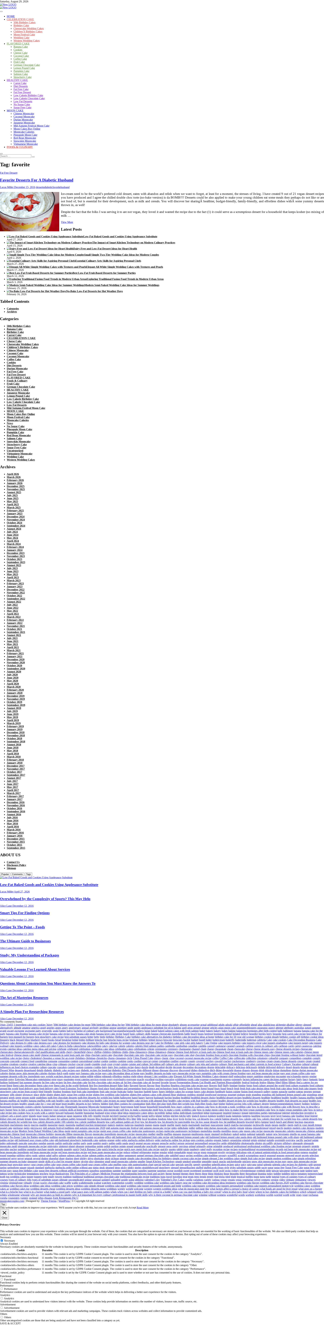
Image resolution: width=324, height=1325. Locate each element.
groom (25, 1097)
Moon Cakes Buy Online (27, 128)
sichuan (115, 1158)
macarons (309, 1122)
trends (203, 1176)
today (270, 1173)
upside (124, 1179)
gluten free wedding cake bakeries (111, 1094)
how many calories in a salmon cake (190, 1106)
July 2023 (12, 568)
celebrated (72, 1049)
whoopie (25, 1194)
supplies (142, 1170)
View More (67, 222)
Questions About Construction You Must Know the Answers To (48, 983)
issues (46, 1115)
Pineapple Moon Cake (25, 134)
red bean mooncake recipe (44, 1152)
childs (125, 1052)
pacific (299, 1140)
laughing (256, 1115)
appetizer (122, 1027)
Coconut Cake (21, 55)
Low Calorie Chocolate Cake (29, 98)
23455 (9, 1024)
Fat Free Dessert (22, 92)
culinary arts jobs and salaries (202, 1064)
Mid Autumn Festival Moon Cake (31, 125)
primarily (201, 1146)
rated (203, 1149)
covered (200, 1061)
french (230, 1088)
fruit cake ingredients (88, 1091)
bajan (147, 1030)
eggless (126, 1076)
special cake (168, 1164)
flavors (142, 1085)
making (120, 1125)
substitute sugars (245, 1167)
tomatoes (302, 1173)
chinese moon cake (263, 1052)
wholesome (14, 1194)
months (217, 1131)
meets (290, 1125)
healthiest (276, 1097)
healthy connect (209, 1100)
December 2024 (15, 516)
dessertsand (30, 1070)
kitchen (175, 1115)
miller (192, 1128)
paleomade (12, 1143)
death (152, 1067)
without (212, 1194)
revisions (231, 1152)
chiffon (98, 1052)
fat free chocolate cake (75, 1082)
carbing (249, 1046)
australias (299, 1027)
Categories (13, 308)
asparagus (262, 1027)
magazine (53, 1125)
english (4, 1079)
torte (45, 1176)
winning (203, 1194)
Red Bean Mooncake (25, 137)
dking (219, 1070)
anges (58, 1027)
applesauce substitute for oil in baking (161, 1027)
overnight (280, 1140)
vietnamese (301, 1179)
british (151, 1039)
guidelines (41, 1097)
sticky (124, 1167)
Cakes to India (65, 1046)
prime (210, 1146)
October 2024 (14, 522)
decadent (160, 1067)
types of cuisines (289, 1176)
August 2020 (14, 671)
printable (218, 1146)
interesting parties (258, 1112)
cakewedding (94, 1046)
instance (236, 1112)
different (146, 1070)
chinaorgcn (141, 1052)
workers (250, 1194)
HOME (11, 16)
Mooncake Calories (24, 131)
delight (261, 1067)
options (103, 1140)
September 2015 (16, 847)
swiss (228, 1170)
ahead (254, 1024)
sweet (186, 1170)
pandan (42, 1143)
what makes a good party (57, 1191)
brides (82, 1039)
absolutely (173, 1024)
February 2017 (15, 796)
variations (198, 1179)
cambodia (170, 1046)
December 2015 (15, 838)
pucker (13, 1149)
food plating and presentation (125, 1088)
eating (83, 1076)
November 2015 (16, 841)
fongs (249, 1085)
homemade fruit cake (53, 1106)
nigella (293, 1134)
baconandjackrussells (124, 1030)
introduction (297, 1112)
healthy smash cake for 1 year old (37, 1103)
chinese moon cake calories (288, 1052)
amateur (26, 1027)
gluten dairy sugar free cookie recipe (73, 1094)
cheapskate (220, 1049)
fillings (292, 1082)
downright (227, 1070)
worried (278, 1194)
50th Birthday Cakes (24, 22)
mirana (248, 1128)
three (242, 1173)
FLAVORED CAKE (18, 43)
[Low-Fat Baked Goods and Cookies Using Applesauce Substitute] (36, 877)
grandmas (312, 1094)
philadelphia (233, 1143)
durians (52, 1073)
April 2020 (13, 683)
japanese (77, 1115)
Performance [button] (7, 1285)
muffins (168, 1134)
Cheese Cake (21, 52)
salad (48, 1155)
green (18, 1097)
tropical (241, 1176)
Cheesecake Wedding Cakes (29, 28)
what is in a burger (33, 1191)
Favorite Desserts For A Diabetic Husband (36, 180)
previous (183, 1146)
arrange (205, 1027)
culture (43, 1067)
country (183, 1061)
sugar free (279, 1167)
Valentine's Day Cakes (173, 1179)
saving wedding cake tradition (202, 1155)
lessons (91, 1118)
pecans (147, 1143)
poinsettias (90, 1146)
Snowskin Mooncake (25, 140)
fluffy (226, 1085)
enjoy (11, 1079)
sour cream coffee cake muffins (105, 1164)
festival (246, 1082)
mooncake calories (285, 1131)
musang (177, 1134)
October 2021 (14, 629)
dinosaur (164, 1070)
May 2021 (12, 644)
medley (283, 1125)
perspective (215, 1143)
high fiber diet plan (156, 1103)
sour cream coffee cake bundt (72, 1164)
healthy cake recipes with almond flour (147, 1100)
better (90, 1036)
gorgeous (222, 1094)
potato (122, 1146)
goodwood (211, 1094)
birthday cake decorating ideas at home (193, 1036)
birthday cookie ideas (312, 1036)
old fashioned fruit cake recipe (153, 1137)
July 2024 (12, 531)
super (135, 1170)
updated (105, 1179)
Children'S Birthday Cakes (22, 347)
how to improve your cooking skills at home (59, 1109)
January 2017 (14, 799)
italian (52, 1115)
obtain (80, 1137)
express (227, 1079)
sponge (317, 1164)
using (131, 1179)
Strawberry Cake (23, 77)
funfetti (147, 1091)
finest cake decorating (24, 1085)
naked (236, 1134)
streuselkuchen (187, 1167)
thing (210, 1173)
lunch (272, 1122)
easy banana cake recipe (88, 1073)
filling (284, 1082)
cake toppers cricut (251, 1042)
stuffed (199, 1167)
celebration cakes (124, 1049)
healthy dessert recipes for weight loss (238, 1100)
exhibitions (181, 1079)
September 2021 (16, 632)
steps (117, 1167)
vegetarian (247, 1179)
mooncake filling (64, 1134)
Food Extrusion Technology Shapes (78, 1088)
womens (221, 1194)
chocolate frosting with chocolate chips (249, 1055)
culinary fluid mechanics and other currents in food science (250, 1064)
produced (228, 1146)
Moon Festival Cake (24, 34)
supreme (151, 1170)
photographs (247, 1143)
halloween (125, 1097)
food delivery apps (29, 1088)
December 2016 (15, 802)
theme (169, 1173)
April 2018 (13, 753)
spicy (243, 1164)
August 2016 (14, 814)
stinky (131, 1167)
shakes (44, 1158)
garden (291, 1091)
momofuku (206, 1131)
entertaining (44, 1079)
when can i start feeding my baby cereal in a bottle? (144, 1191)
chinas (151, 1052)
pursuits (59, 1149)
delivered (271, 1067)
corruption (164, 1061)
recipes (234, 1149)
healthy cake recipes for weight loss (75, 1100)
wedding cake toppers (193, 1185)
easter (72, 1073)
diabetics (116, 1070)
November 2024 (16, 519)
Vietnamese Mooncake (26, 144)
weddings (111, 1188)
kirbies (166, 1115)
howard (60, 1112)
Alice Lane (6, 905)
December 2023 (15, 553)
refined (135, 1152)
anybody (94, 1027)
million (199, 1128)
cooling (138, 1061)
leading (300, 1115)
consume (52, 1061)
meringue (18, 1128)
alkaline (290, 1024)
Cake (269, 1039)
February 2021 (15, 653)
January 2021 (14, 656)
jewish (105, 1115)
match (227, 1125)
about (165, 1024)
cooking (122, 1061)
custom (79, 1067)
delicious (240, 1067)
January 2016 (14, 835)
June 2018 (12, 747)
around (197, 1027)
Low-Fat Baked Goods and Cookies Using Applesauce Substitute (49, 884)
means (275, 1125)
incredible (160, 1112)
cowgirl (218, 1061)
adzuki (228, 1024)
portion (115, 1146)
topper (30, 1176)
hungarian (89, 1112)
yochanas (313, 1194)
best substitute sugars (75, 1036)
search (262, 1155)
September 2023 (16, 562)
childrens (116, 1052)
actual (203, 1024)
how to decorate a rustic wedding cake (230, 1106)
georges (308, 1091)
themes (184, 1173)
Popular (5, 874)
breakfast (66, 1039)
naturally (260, 1134)
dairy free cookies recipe (121, 1067)
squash (30, 1167)
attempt (279, 1027)
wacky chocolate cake (52, 1182)
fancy (305, 1079)
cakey (105, 1046)
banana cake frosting (17, 1033)
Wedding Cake (21, 37)
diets (139, 1070)
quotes (172, 1149)
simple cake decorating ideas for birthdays (149, 1158)
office (108, 1137)
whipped (311, 1191)
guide (32, 1097)
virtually (27, 1182)
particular (68, 1143)
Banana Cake (21, 46)
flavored (134, 1085)
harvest (149, 1097)
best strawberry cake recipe (49, 1036)
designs (304, 1067)
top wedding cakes (16, 1176)
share (62, 1158)
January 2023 (14, 586)
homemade (6, 1106)
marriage (205, 1125)
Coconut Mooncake (24, 116)
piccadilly (268, 1143)
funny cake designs (204, 1091)
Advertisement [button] (8, 1304)
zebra (41, 1198)
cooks (130, 1061)
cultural (306, 1064)
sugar (270, 1167)
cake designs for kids (93, 1042)
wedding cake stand (115, 1185)
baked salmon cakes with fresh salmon (178, 1030)
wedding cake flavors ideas (14, 1185)
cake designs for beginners (67, 1042)
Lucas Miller (7, 187)
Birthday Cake (21, 25)
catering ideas (14, 1049)
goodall (200, 1094)
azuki (56, 1030)
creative (23, 1064)
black (12, 1039)
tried (227, 1176)
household (152, 1106)
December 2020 (15, 659)
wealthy (129, 1182)
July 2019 (12, 711)
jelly (90, 1115)
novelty (62, 1137)
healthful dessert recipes (229, 1097)
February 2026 (15, 480)
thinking (218, 1173)
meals (268, 1125)
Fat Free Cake (21, 89)
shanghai (53, 1158)
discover (173, 1070)
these (204, 1173)
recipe (226, 1149)
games (274, 1091)
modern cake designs (303, 1128)
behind (228, 1033)
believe (244, 1033)
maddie (43, 1125)
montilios (226, 1131)
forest (204, 1088)
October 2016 (14, 808)
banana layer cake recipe (109, 1033)
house (143, 1106)
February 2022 (15, 620)
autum (308, 1027)
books (51, 1039)
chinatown (160, 1052)
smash (178, 1161)
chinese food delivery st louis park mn (196, 1052)
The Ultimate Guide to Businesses (25, 941)
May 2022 (12, 610)
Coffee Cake (20, 58)
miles (174, 1128)
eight (133, 1076)
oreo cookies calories (202, 1140)
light (114, 1118)
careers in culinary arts (266, 1046)
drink (261, 1070)
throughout (251, 1173)
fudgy (130, 1091)
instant (244, 1112)
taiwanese (284, 1170)
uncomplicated (76, 1179)
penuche (164, 1143)
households (164, 1106)
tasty (315, 1170)
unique (88, 1179)
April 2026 (13, 474)
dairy (104, 1067)
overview (290, 1140)
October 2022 (14, 595)
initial (206, 1112)
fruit (74, 1091)
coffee (215, 1058)
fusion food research (252, 1091)
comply (316, 1058)
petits (224, 1143)
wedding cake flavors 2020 (274, 1182)
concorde (15, 1061)
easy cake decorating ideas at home (120, 1073)
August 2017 (14, 778)
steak (102, 1167)
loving (188, 1118)
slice (91, 1161)
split (310, 1164)
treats (191, 1176)
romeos (304, 1152)
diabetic (48, 187)
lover (175, 1118)
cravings (261, 1061)
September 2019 (16, 705)
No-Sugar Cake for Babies (24, 1137)
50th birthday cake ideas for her (108, 1024)
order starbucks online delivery (138, 1140)
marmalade (194, 1125)
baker (202, 1030)
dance (137, 1067)
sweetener (207, 1170)
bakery (217, 1030)
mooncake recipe (126, 1134)
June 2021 (12, 641)
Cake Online (210, 1042)
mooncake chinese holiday (40, 1134)
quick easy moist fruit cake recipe (142, 1149)
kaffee (137, 1115)
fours (217, 1088)
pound (130, 1146)
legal (307, 1115)
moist (67, 1131)
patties (112, 1143)
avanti (3, 1030)
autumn (316, 1027)
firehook (83, 1085)
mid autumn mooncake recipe (155, 1128)
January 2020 (14, 692)
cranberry (251, 1061)
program (296, 1146)
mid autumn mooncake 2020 (90, 1128)
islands (32, 1115)
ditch (212, 1070)
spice (237, 1164)
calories (130, 1046)
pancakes (33, 1143)
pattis (119, 1143)
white (320, 1191)
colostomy (262, 1058)
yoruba (3, 1198)
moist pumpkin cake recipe (85, 1131)
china (131, 1052)
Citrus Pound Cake (143, 1058)
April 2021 (13, 647)
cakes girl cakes (48, 1046)
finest (9, 1085)
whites (3, 1194)
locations (152, 1118)
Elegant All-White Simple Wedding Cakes (196, 1076)
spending (206, 1164)
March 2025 (14, 507)
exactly (140, 1079)
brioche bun (101, 1039)
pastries (97, 1143)
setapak (28, 1158)
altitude (17, 1027)
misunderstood (260, 1128)
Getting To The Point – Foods (22, 927)
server (20, 1158)
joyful (130, 1115)
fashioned (13, 1082)
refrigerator (145, 1152)
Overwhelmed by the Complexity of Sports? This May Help (45, 899)
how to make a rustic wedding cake (177, 1109)
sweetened (195, 1170)
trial (216, 1176)
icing (107, 1112)
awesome (19, 1030)
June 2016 (12, 820)
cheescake (239, 1049)
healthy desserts (267, 1100)
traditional (77, 1176)
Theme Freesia (49, 1201)
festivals (254, 1082)
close (172, 1058)
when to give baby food (235, 1191)
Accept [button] (132, 1207)
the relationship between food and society (143, 1173)
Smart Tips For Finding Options (25, 913)
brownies (178, 1039)
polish (107, 1146)
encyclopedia (294, 1076)
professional (240, 1146)
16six (3, 1024)
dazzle (144, 1067)
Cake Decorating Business (301, 1039)
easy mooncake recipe (184, 1073)
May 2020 (12, 680)
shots (107, 1158)
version (274, 1179)
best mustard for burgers (21, 1036)
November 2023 (16, 556)
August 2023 (14, 565)
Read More (143, 1207)
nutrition (71, 1137)
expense (204, 1079)
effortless (117, 1076)
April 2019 (13, 720)
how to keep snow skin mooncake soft (103, 1109)
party (83, 1143)
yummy (24, 1198)
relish (170, 1152)
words (241, 1194)
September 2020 (16, 668)
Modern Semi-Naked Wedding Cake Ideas (41, 1131)
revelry (221, 1152)
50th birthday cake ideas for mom (143, 1024)
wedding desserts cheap (42, 1188)
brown (159, 1039)
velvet (257, 1179)
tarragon (295, 1170)
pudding (22, 1149)
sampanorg (130, 1155)
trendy (210, 1176)
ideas (126, 1112)
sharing (69, 1158)
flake (120, 1085)
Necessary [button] (5, 1237)
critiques (62, 1064)
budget (194, 1039)
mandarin (139, 1125)
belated (236, 1033)
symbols (260, 1170)
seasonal (271, 1155)
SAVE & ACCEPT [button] (10, 1323)
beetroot (208, 1033)
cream (269, 1061)
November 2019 (16, 699)
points (100, 1146)
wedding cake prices (62, 1185)
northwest (44, 1137)
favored (156, 1082)
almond (307, 1024)
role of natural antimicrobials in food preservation (273, 1152)
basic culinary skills (140, 1033)
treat (185, 1176)
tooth (2, 1176)
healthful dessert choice (203, 1097)
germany (4, 1094)
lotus (169, 1118)
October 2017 (14, 771)
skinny (76, 1161)
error (54, 1079)
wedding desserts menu (93, 1188)
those (226, 1173)
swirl (221, 1170)
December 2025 (15, 486)
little (139, 1118)
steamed (109, 1167)
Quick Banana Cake (90, 1149)
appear (112, 1027)
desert (289, 1067)
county (191, 1061)
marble (170, 1125)
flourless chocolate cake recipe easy (189, 1085)
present (162, 1146)
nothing (54, 1137)
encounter (281, 1076)
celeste (150, 1049)
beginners (219, 1033)
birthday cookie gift (289, 1036)
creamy (301, 1061)
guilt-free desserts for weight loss (95, 1097)
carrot (298, 1046)
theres (198, 1173)
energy (305, 1076)
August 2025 (14, 492)
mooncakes (141, 1134)
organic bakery (222, 1140)
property (306, 1146)
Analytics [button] (5, 1295)
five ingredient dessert (105, 1085)
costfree (174, 1061)
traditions (155, 1176)
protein (315, 1146)
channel (196, 1049)
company (284, 1058)
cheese (249, 1049)
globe (43, 1094)
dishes (194, 1070)
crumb (87, 1064)
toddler (277, 1173)
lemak (28, 1118)
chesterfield (79, 1052)
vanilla (188, 1179)
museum (186, 1134)
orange (111, 1140)
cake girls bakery (194, 1042)
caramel (230, 1046)
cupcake (52, 1067)
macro (27, 1125)
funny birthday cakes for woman (176, 1091)
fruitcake (122, 1091)
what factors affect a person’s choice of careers (234, 1188)
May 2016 (12, 823)
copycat (146, 1061)
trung (256, 1176)
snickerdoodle (234, 1161)
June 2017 (12, 784)
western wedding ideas (165, 1188)
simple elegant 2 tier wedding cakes (221, 1158)
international (274, 1112)
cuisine (124, 1064)
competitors (295, 1058)
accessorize (194, 1024)
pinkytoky (52, 1146)
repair (190, 1152)
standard (39, 1167)
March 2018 (14, 756)
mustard (215, 1134)
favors (172, 1082)
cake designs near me (142, 1042)
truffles (249, 1176)
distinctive (203, 1070)
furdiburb (220, 1091)
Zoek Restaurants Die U (65, 1198)
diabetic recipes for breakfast (96, 1070)
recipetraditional (246, 1149)
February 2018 (15, 759)
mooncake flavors (82, 1134)
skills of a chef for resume (59, 1161)
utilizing (139, 1179)
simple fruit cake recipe (252, 1158)
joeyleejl (114, 1115)
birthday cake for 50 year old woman (234, 1036)
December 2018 (15, 732)
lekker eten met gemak (12, 1118)
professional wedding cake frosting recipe (269, 1146)
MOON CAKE (15, 110)
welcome (138, 1188)
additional (212, 1024)
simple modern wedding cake (281, 1158)
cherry (69, 1052)
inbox (151, 1112)
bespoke (277, 1033)
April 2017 (13, 790)
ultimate (63, 1179)
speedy (197, 1164)
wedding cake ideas (40, 1185)
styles (233, 1167)
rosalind (313, 1152)
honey (116, 1106)
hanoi (135, 1097)
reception (218, 1149)
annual (85, 1027)
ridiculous (241, 1152)
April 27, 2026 (22, 891)
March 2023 (14, 580)
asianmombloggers (246, 1027)
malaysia (129, 1125)
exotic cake (193, 1079)
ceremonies (161, 1049)
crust (109, 1064)
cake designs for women (117, 1042)
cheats (230, 1049)
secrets (305, 1155)
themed (176, 1173)
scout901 (232, 1155)
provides (4, 1149)
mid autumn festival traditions (58, 1128)
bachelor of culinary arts (86, 1030)
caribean (282, 1046)
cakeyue (113, 1046)
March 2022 (14, 616)
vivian (36, 1182)
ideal (120, 1112)
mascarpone (217, 1125)
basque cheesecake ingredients (167, 1033)
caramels (240, 1046)
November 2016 (16, 805)
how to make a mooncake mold (141, 1109)
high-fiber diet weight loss (180, 1103)
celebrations (140, 1049)
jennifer (97, 1115)
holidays (315, 1103)
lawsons (265, 1115)
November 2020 (16, 662)
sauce (182, 1155)
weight (129, 1188)
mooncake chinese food (12, 1134)
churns (111, 1058)
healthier (265, 1097)
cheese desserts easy (264, 1049)
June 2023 (12, 571)
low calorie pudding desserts (90, 1122)
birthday (110, 1036)
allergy (299, 1024)
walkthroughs (86, 1182)
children (106, 1052)
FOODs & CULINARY (20, 147)
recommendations (265, 1149)
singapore (32, 1161)
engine (313, 1076)
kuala (228, 1115)
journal (123, 1115)
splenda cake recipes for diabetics (290, 1164)
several (36, 1158)
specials (180, 1164)
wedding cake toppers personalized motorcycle (269, 1185)
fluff (220, 1085)
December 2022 (15, 589)
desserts (40, 187)
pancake (23, 1143)
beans (201, 1033)
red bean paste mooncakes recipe (105, 1152)
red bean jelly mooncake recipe (300, 1149)
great (320, 1094)
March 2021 (14, 650)
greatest (4, 1097)
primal (192, 1146)
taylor (11, 1173)
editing (97, 1076)
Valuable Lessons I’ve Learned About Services (35, 969)
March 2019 (14, 723)
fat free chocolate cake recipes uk (105, 1082)
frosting (57, 1091)
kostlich (221, 1115)
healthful (185, 1097)
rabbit (180, 1149)
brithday (143, 1039)
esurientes (69, 1079)
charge (210, 1049)
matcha (235, 1125)
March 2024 (14, 544)
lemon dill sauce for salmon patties (57, 1118)
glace (36, 1094)
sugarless (94, 1170)
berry (269, 1033)
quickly (164, 1149)
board (44, 1039)
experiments (215, 1079)
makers (111, 1125)
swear (170, 1170)
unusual (96, 1179)
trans (163, 1176)
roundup (11, 1155)
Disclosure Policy (16, 865)
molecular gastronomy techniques (182, 1131)
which (303, 1191)
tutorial (275, 1176)
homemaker (106, 1106)
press (169, 1146)
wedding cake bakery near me (176, 1182)
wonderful (232, 1194)
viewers (311, 1179)
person (180, 1143)
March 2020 (14, 686)
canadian (192, 1046)
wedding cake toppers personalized (224, 1185)
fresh (236, 1088)
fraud (223, 1088)
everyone (131, 1079)
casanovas (306, 1046)
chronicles (101, 1058)
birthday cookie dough (267, 1036)
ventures (265, 1179)
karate (145, 1115)
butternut (251, 1039)
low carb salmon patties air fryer (123, 1122)
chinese (171, 1052)
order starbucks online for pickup (172, 1140)
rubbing (21, 1155)
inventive (309, 1112)
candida (202, 1046)
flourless (165, 1085)
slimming (99, 1161)
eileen (140, 1076)
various (216, 1179)
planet (72, 1146)
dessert (312, 1067)
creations (14, 1064)
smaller (141, 1161)
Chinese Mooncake (24, 113)
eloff (230, 1076)
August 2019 (14, 708)
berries (262, 1033)
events (102, 1079)
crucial (79, 1064)
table (268, 1170)
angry (65, 1027)
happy (141, 1097)
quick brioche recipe (113, 1149)
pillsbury (287, 1143)
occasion (88, 1137)
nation (243, 1134)
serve (14, 1158)
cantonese (220, 1046)
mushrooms (197, 1134)
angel (43, 1027)
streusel (175, 1167)
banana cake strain (86, 1033)
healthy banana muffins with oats (38, 1100)
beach (194, 1033)
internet (286, 1112)
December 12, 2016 (23, 905)
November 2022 (16, 592)
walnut (97, 1182)
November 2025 (16, 489)
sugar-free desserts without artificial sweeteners (64, 1170)
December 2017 (15, 765)
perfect (173, 1143)
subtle (257, 1167)
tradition (67, 1176)
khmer (159, 1115)
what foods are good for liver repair (279, 1188)
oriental (246, 1140)
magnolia (70, 1125)
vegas (239, 1179)
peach (132, 1143)
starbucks (50, 1167)
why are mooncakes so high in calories (51, 1194)
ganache (283, 1091)
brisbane (133, 1039)
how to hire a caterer (24, 1109)
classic (165, 1058)
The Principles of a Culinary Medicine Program (95, 1173)
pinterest (63, 1146)
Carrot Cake (20, 83)
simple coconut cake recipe (186, 1158)
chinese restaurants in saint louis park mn (62, 1055)
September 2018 (16, 741)
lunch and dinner (285, 1122)
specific (188, 1164)
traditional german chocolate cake (101, 1176)
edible (90, 1076)
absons (183, 1024)
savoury (222, 1155)
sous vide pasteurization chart (137, 1164)
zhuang (48, 1198)
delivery (280, 1067)
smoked (187, 1161)
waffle (67, 1182)
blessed (20, 1039)
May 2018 (12, 750)
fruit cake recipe (108, 1091)
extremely (237, 1079)
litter (133, 1118)
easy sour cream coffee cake (295, 1073)
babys (70, 1030)
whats (113, 1191)
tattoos (3, 1173)
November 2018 (16, 735)
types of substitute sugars (45, 1179)
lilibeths (121, 1118)
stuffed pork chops (214, 1167)
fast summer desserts (30, 1082)
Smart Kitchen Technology (160, 1161)
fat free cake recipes (52, 1082)
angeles (51, 1027)
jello (85, 1115)
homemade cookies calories (27, 1106)
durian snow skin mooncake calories (28, 1073)
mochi (279, 1128)
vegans (231, 1179)
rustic (35, 1155)
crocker (72, 1064)
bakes (225, 1030)
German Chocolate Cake (27, 64)
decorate (177, 1067)
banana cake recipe (39, 1033)
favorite (56, 187)
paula (125, 1143)
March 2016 (14, 829)
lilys (128, 1118)
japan (69, 1115)
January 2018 (14, 762)
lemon (35, 1118)
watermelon (118, 1182)
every (110, 1079)
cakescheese (79, 1046)
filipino (271, 1082)
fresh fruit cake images (305, 1088)
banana (297, 1030)
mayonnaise (245, 1125)
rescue (196, 1152)
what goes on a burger (310, 1188)
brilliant (90, 1039)
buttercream (218, 1039)
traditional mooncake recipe (134, 1176)
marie (178, 1125)
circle (129, 1058)
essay (60, 1079)
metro (27, 1128)
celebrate (61, 1049)
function (138, 1091)
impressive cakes (138, 1112)
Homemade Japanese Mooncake (82, 1106)
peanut (139, 1143)
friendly (48, 1091)
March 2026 (14, 477)
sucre (264, 1167)
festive (263, 1082)
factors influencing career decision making (265, 1079)
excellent (150, 1079)
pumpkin (32, 1149)
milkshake (183, 1128)
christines (80, 1058)
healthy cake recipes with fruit (184, 1100)
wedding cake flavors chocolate (306, 1182)
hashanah (159, 1097)
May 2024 (12, 537)
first (91, 1085)
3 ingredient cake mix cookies (30, 1024)
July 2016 (12, 817)
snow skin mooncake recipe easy (269, 1161)
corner (154, 1061)
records (279, 1149)
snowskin (18, 1164)
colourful (273, 1058)
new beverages (281, 1134)
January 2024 (14, 550)
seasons (280, 1155)
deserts (296, 1067)
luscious (299, 1122)
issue (39, 1115)
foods (190, 1088)
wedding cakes (302, 1185)
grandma (256, 1094)
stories (138, 1167)
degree (210, 1067)
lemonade (81, 1118)
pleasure (80, 1146)
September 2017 (16, 775)
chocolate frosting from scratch (211, 1055)
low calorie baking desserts (224, 1118)
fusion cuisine (233, 1091)
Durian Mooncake (23, 119)
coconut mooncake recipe (198, 1058)
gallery (267, 1091)
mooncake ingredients (104, 1134)
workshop (260, 1194)
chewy (89, 1052)
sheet (76, 1158)
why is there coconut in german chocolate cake (173, 1194)
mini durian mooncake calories (220, 1128)
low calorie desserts (307, 1118)
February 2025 (15, 510)
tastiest (309, 1170)
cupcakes (62, 1067)
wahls (75, 1182)
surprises (161, 1170)
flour (157, 1085)
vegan (223, 1179)
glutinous (181, 1094)
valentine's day (152, 1179)
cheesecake (306, 1049)
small (107, 1161)
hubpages (69, 1112)
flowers (213, 1085)
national (251, 1134)
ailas (260, 1024)
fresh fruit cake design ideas (254, 1088)
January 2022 (14, 623)
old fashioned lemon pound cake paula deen (228, 1137)
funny (155, 1091)
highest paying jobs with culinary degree (247, 1103)
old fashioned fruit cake (124, 1137)
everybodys (119, 1079)
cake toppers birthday (229, 1042)
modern (288, 1128)
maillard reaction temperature (91, 1125)
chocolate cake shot (184, 1055)
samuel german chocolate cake (153, 1155)
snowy (27, 1164)
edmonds (107, 1076)
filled (278, 1082)
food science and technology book (160, 1088)
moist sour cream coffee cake (115, 1131)
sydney (235, 1170)
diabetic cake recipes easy (66, 1070)
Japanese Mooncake (24, 122)
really (209, 1149)
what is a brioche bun (11, 1191)
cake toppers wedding (21, 1046)
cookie (104, 1061)
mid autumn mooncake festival (122, 1128)
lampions (237, 1115)
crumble (95, 1064)
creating (4, 1064)
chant (203, 1049)
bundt (202, 1039)
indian (169, 1112)
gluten (49, 1094)
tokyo (294, 1173)
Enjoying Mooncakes (26, 1079)
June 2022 (12, 607)
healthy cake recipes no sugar (110, 1100)
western (148, 1188)
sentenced (5, 1158)
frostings (66, 1091)
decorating (188, 1067)
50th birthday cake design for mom (71, 1024)
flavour (151, 1085)
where (251, 1191)
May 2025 (12, 501)
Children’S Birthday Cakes (28, 31)
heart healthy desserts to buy (77, 1103)
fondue (242, 1085)
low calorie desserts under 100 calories (53, 1122)
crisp (54, 1064)
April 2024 (13, 540)
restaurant (212, 1152)
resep (203, 1152)
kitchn (182, 1115)
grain (248, 1094)
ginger (18, 1094)
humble (79, 1112)
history (297, 1103)
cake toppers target (298, 1042)
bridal (75, 1039)
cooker (96, 1061)
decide (168, 1067)
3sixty (49, 1024)
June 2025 (12, 498)
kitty (188, 1115)
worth (286, 1194)
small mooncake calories (124, 1161)
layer (273, 1115)
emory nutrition (255, 1076)
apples (137, 1027)
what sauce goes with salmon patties (90, 1191)
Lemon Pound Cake (24, 68)
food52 (182, 1088)
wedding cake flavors (248, 1182)
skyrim (84, 1161)
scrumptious (252, 1155)
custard (71, 1067)
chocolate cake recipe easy (159, 1055)
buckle (186, 1039)
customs (88, 1067)
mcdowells (258, 1125)
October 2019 (14, 702)
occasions (99, 1137)
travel (169, 1176)
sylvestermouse (248, 1170)
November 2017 (16, 768)
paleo (3, 1143)
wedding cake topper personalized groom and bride (154, 1185)
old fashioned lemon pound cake (187, 1137)
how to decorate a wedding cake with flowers (276, 1106)
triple (233, 1176)
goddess (191, 1094)
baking (232, 1030)
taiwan (275, 1170)
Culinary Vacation (291, 1064)
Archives (12, 311)
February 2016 (15, 832)
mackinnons (16, 1125)
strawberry (164, 1167)
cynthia (97, 1067)
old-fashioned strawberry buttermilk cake (76, 1140)
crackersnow (238, 1061)
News (10, 423)
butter (209, 1039)
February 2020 (15, 689)
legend (313, 1115)
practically (151, 1146)
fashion (4, 1082)
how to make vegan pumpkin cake (289, 1109)
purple (50, 1149)
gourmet (232, 1094)
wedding (138, 1182)
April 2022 (13, 613)
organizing (235, 1140)
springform (13, 1167)
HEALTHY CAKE (17, 80)
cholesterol (36, 1058)
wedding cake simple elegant (89, 1185)
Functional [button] (5, 1276)
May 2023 (12, 574)
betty (96, 1036)
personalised (201, 1143)
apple (130, 1027)
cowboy (209, 1061)
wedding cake (151, 1182)
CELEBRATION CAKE (20, 19)
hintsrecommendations (281, 1103)
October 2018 (14, 738)
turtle (268, 1176)
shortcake (99, 1158)
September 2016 (16, 811)
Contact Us (13, 862)
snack (215, 1161)
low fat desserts (148, 1122)
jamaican (61, 1115)
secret (298, 1155)
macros (34, 1125)
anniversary (75, 1027)
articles (214, 1027)
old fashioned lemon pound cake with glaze (276, 1137)
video (282, 1179)
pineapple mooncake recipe (32, 1146)
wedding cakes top (20, 1188)
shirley (83, 1158)
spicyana (251, 1164)
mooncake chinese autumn (309, 1131)
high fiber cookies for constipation (127, 1103)
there (191, 1173)
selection (314, 1155)
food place (103, 1088)
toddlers (286, 1173)
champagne (185, 1049)
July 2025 (12, 495)
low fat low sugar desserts (204, 1122)
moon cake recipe (253, 1131)
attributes (289, 1027)
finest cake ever (45, 1085)
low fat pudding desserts (232, 1122)
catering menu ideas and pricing (39, 1049)
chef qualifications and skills (50, 1052)
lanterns (246, 1115)
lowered (250, 1122)
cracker (227, 1061)
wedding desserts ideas (68, 1188)
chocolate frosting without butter (288, 1055)
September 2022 (16, 598)
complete (307, 1058)
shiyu (90, 1158)
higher (222, 1103)
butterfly (230, 1039)
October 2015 (14, 844)
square (23, 1167)
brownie (167, 1039)
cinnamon (120, 1058)
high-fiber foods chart (206, 1103)
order (118, 1140)
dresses (254, 1070)
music (207, 1134)
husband (65, 187)
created (316, 1061)
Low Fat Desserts (23, 101)
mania (156, 1125)
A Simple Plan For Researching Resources (32, 1011)
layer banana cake (285, 1115)
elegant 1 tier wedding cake (158, 1076)
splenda (267, 1164)
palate (315, 1140)
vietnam (290, 1179)
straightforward (150, 1167)
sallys (55, 1155)
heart (58, 1103)
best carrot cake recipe (294, 1033)
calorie (121, 1046)
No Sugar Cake (22, 104)
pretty (175, 1146)
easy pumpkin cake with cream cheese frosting (221, 1073)
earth (65, 1073)
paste (89, 1143)
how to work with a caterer (40, 1112)
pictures (278, 1143)
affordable (244, 1024)
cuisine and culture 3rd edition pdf (147, 1064)
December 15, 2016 (24, 187)
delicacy (230, 1067)
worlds (269, 1194)
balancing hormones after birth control (256, 1030)
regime (155, 1152)
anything (104, 1027)
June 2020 (12, 677)
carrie (291, 1046)
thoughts (234, 1173)
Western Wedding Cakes (27, 40)
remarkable (180, 1152)
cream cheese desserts (284, 1061)
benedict (253, 1033)
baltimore (288, 1030)
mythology (226, 1134)
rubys (28, 1155)
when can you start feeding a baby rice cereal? (197, 1191)
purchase (42, 1149)
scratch (241, 1155)
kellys (152, 1115)
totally (51, 1176)
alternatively (6, 1027)
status (96, 1167)
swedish (178, 1170)
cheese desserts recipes (288, 1049)
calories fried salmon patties (149, 1046)
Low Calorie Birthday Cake (28, 95)
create (309, 1061)
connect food (27, 1061)
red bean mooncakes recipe (72, 1152)
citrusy (157, 1058)
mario (185, 1125)
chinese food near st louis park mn (235, 1052)
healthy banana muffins (302, 1097)
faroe (321, 1079)
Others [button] (3, 1314)
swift (215, 1170)
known (203, 1115)
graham (241, 1094)
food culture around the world (269, 1085)
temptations (33, 1173)
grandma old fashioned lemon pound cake (284, 1094)
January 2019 (14, 729)
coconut (179, 1058)
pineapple (298, 1143)
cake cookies (279, 1039)
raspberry (195, 1149)
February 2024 (15, 547)
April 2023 (13, 577)
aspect (271, 1027)
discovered (184, 1070)
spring (3, 1167)
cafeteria (261, 1039)
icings (114, 1112)
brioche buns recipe (118, 1039)
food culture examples (297, 1085)
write (292, 1194)
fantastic (313, 1079)
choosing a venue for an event (58, 1058)
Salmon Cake (21, 74)
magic (61, 1125)
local (144, 1118)
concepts (4, 1061)
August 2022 (14, 601)
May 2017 (12, 787)
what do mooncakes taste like (193, 1188)
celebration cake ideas (102, 1049)
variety (207, 1179)
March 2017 (14, 793)
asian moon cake (227, 1027)
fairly (299, 1079)
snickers (246, 1161)
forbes (197, 1088)
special (157, 1164)
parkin (58, 1143)
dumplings (285, 1070)
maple (163, 1125)
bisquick (4, 1039)
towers (58, 1176)
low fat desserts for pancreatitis (173, 1122)
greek (12, 1097)
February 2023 (15, 583)
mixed (272, 1128)
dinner (155, 1070)
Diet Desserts (21, 86)
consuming (64, 1061)
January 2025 (14, 513)
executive (169, 1079)
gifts (12, 1094)
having (168, 1097)
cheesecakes (6, 1052)
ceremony (173, 1049)
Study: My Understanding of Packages (29, 955)
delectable (220, 1067)
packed (308, 1140)
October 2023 (14, 559)
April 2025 (13, 504)
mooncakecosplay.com (12, 1201)
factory (292, 1079)
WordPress (64, 1201)
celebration (84, 1049)
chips (87, 1055)
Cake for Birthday (164, 1042)
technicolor (20, 1173)
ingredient (197, 1112)
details (40, 1070)
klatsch (195, 1115)
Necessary (9, 1240)
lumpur (265, 1122)
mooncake (268, 1131)
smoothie (196, 1161)
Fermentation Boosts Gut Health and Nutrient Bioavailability (209, 1082)
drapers (246, 1070)
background (106, 1030)
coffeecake (239, 1058)
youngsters (14, 1198)
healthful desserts (251, 1097)
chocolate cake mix (134, 1055)
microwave (36, 1128)
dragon (237, 1070)
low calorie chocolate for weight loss (276, 1118)
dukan (276, 1070)
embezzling (240, 1076)
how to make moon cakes (210, 1109)
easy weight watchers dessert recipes (59, 1076)
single (41, 1161)
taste (302, 1170)
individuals (186, 1112)
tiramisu (262, 1173)
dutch (59, 1073)
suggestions (106, 1170)
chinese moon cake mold (27, 1055)
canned (211, 1046)
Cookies (18, 49)
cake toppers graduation (274, 1042)
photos (258, 1143)
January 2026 (14, 483)
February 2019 (15, 726)
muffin (159, 1134)
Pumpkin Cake (21, 71)
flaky (126, 1085)
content (74, 1061)
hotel (136, 1106)
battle (187, 1033)
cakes (36, 1046)
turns (262, 1176)
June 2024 (12, 534)
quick (76, 1149)
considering (41, 1061)
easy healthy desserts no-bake (155, 1073)
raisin (186, 1149)
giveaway (28, 1094)
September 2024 (16, 525)
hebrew (96, 1103)
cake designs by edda (21, 1042)
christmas (91, 1058)
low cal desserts (200, 1118)
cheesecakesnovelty (24, 1052)
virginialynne (16, 1182)
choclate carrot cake (101, 1055)
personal (189, 1143)
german (317, 1091)
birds (102, 1036)
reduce (126, 1152)
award (10, 1030)
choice (26, 1058)
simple (123, 1158)
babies (62, 1030)
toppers (38, 1176)
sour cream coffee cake (43, 1164)
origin (254, 1140)
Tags (28, 874)
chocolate (118, 1055)
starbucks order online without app (73, 1167)
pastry (105, 1143)
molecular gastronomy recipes (148, 1131)
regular (163, 1152)
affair (236, 1024)
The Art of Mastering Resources (24, 997)
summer (117, 1170)
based (126, 1033)
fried (40, 1091)
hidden (104, 1103)
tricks (222, 1176)
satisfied (174, 1155)
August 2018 (14, 744)
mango (148, 1125)
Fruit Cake (19, 61)
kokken (212, 1115)
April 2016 (13, 826)
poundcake (140, 1146)
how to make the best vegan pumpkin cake (247, 1109)
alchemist (281, 1024)
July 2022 (12, 604)
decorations (200, 1067)
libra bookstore (103, 1118)
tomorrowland (315, 1173)
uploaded (115, 1179)
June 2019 (12, 714)
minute (240, 1128)
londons (162, 1118)
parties (76, 1143)
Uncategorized (15, 450)
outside (270, 1140)
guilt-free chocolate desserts (62, 1097)
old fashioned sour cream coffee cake (34, 1140)
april (184, 1027)
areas (190, 1027)
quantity (68, 1149)
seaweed (289, 1155)
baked (154, 1030)
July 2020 (12, 674)
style (226, 1167)
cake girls (179, 1042)
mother (152, 1134)
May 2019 (12, 717)
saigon (41, 1155)
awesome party (33, 1030)
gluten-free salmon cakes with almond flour (153, 1094)
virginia (4, 1182)
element (223, 1076)
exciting (159, 1079)
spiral (260, 1164)
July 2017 (12, 781)
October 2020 (14, 665)
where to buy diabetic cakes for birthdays (277, 1191)
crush (103, 1064)
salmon (62, 1155)
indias (176, 1112)
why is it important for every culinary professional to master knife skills (110, 1194)
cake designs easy (42, 1042)
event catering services (87, 1079)
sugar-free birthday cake (25, 1170)
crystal (116, 1064)
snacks (222, 1161)
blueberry (36, 1039)
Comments (17, 874)
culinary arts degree (176, 1064)
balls (279, 1030)
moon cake (237, 1131)
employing (269, 1076)
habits (116, 1097)
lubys (258, 1122)
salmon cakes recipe (77, 1155)
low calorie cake (247, 1118)
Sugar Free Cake (22, 107)
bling (27, 1039)
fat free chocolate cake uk (137, 1082)
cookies (113, 1061)
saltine (120, 1155)
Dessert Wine (7, 1070)
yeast (305, 1194)
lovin (181, 1118)
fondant (234, 1085)
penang (155, 1143)
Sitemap (11, 868)
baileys (140, 1030)
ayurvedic (47, 1030)
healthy (285, 1097)
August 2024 (14, 528)
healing (176, 1097)
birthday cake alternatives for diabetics (151, 1036)
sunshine (126, 1170)
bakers (209, 1030)
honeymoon (127, 1106)
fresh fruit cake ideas (281, 1088)
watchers (106, 1182)
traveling (177, 1176)
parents (51, 1143)
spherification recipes (223, 1164)
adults (221, 1024)
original (262, 1140)
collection (251, 1058)
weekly (121, 1188)
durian (295, 1070)
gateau (299, 1091)
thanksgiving (62, 1173)
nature (269, 1134)
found (210, 1088)
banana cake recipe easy (62, 1033)
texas (52, 1173)
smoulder (207, 1161)
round (3, 1155)
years (299, 1194)
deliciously (251, 1067)
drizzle (268, 1070)
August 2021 (14, 635)
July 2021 (12, 638)
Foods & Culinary (17, 380)
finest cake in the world (66, 1085)
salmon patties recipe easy (102, 1155)
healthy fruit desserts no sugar (292, 1100)
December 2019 (15, 695)
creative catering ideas (40, 1064)
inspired (227, 1112)
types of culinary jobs (20, 1179)
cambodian (181, 1046)
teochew (44, 1173)
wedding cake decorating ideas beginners (214, 1182)
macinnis (4, 1125)
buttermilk (240, 1039)
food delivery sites (49, 1088)
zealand (33, 1198)
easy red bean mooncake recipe (263, 1073)
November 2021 (16, 626)
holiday (306, 1103)
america (35, 1027)
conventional (85, 1061)
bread (58, 1039)
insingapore (216, 1112)
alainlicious (269, 1024)
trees (196, 1176)
